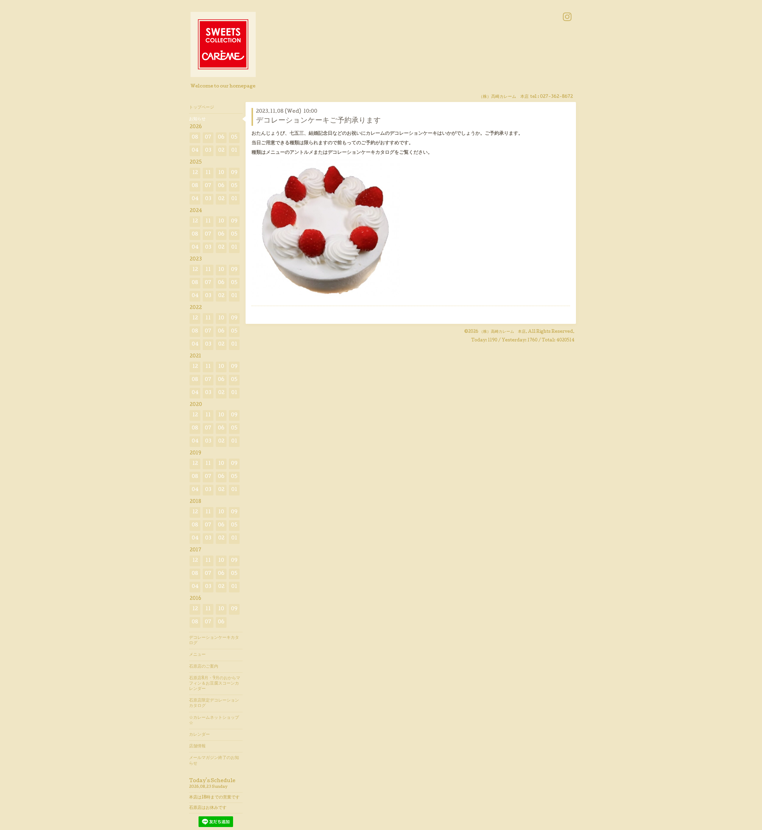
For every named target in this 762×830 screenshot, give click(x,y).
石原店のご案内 (203, 666)
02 (221, 150)
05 (234, 137)
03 (208, 150)
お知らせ (197, 119)
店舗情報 (197, 746)
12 (195, 172)
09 (234, 172)
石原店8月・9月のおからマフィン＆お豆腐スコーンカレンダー (214, 683)
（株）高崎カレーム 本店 (502, 332)
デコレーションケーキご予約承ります (318, 121)
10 (221, 172)
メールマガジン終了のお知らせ (214, 761)
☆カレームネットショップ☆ (214, 721)
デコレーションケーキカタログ (214, 641)
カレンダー (199, 734)
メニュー (197, 654)
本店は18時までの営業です (214, 797)
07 (208, 137)
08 (195, 137)
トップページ (201, 107)
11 (208, 172)
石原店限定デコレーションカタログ (214, 703)
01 (234, 150)
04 (195, 150)
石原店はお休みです (208, 808)
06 (221, 137)
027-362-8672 (556, 97)
